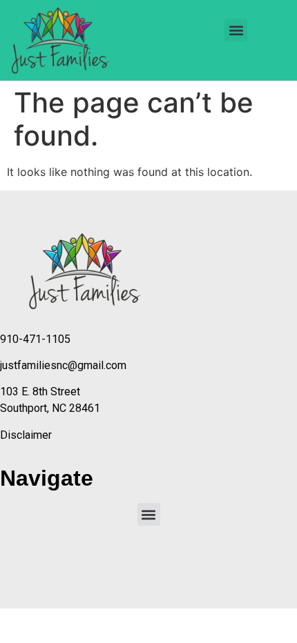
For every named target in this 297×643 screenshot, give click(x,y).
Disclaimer (26, 435)
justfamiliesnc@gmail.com (63, 365)
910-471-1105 (35, 339)
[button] (235, 30)
